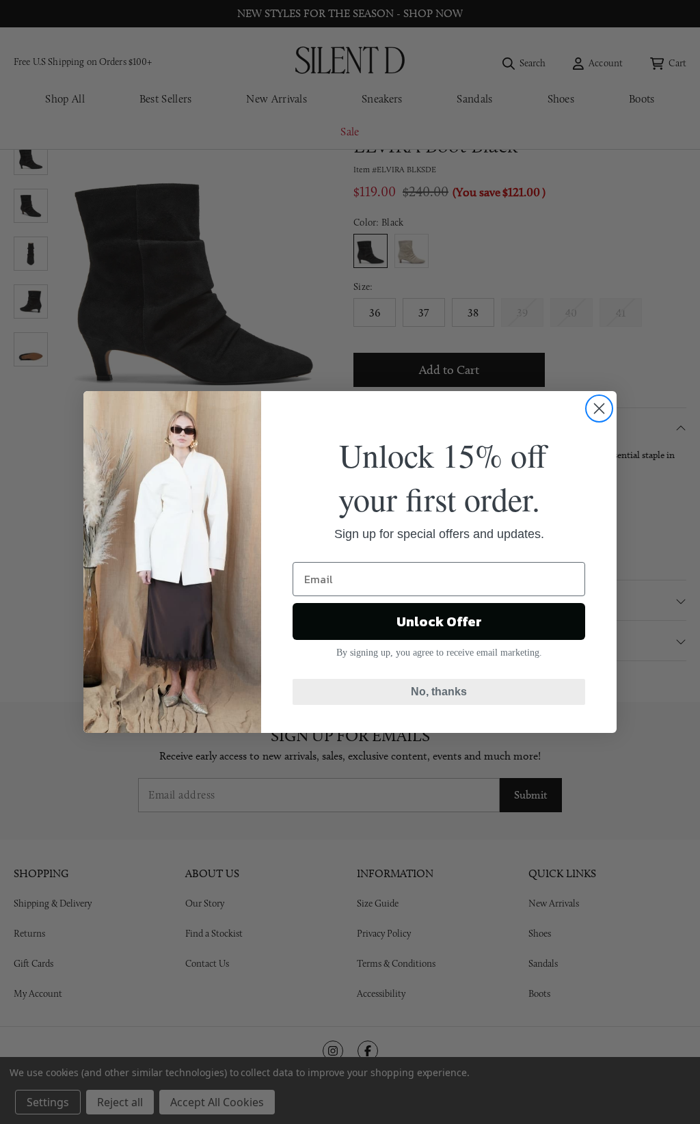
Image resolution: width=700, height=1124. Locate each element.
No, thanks (439, 691)
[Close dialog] (599, 408)
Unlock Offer (439, 621)
